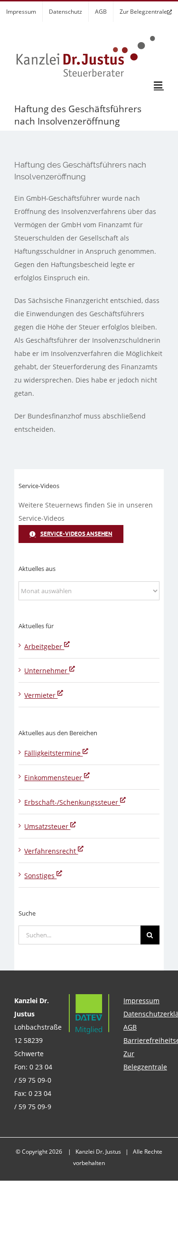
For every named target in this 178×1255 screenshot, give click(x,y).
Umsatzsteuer (47, 826)
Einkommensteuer (54, 777)
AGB (130, 1027)
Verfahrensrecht (51, 850)
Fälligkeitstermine (53, 752)
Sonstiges (40, 875)
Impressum (141, 1000)
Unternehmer (46, 670)
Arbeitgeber (44, 646)
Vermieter (40, 695)
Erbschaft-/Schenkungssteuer (72, 802)
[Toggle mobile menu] (159, 85)
